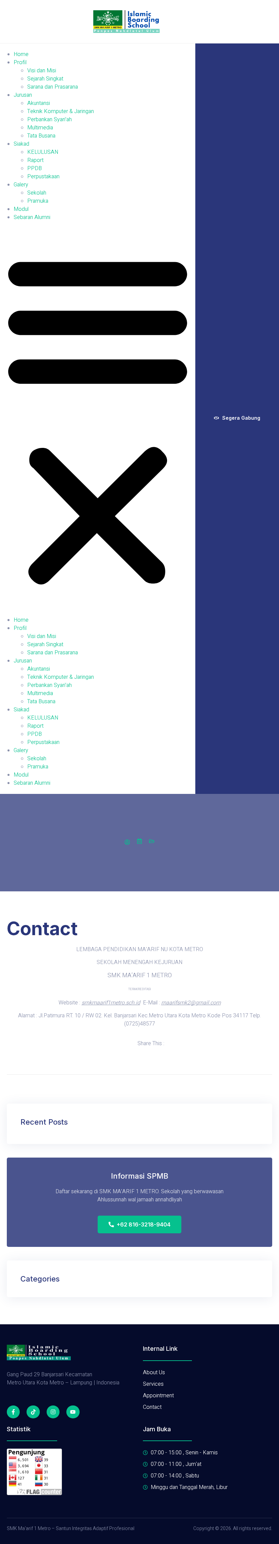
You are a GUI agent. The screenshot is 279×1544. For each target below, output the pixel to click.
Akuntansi (38, 103)
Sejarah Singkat (45, 79)
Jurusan (23, 95)
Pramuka (37, 201)
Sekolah (36, 193)
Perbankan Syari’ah (49, 119)
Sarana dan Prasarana (52, 87)
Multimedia (40, 128)
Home (21, 54)
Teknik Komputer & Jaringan (60, 111)
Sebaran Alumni (32, 217)
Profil (20, 62)
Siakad (21, 144)
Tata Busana (41, 136)
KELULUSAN (42, 152)
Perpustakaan (43, 176)
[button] (97, 418)
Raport (35, 160)
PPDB (34, 168)
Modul (21, 209)
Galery (21, 185)
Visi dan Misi (41, 71)
